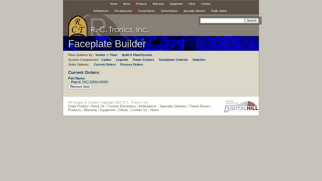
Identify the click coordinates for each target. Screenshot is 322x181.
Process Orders (131, 64)
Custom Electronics (121, 106)
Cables (106, 60)
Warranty (158, 3)
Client (191, 3)
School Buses (169, 10)
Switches (199, 60)
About (126, 3)
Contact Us (139, 110)
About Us (98, 106)
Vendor (100, 55)
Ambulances (100, 10)
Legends (122, 60)
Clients (123, 110)
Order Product (78, 106)
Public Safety (219, 10)
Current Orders (105, 64)
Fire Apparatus (123, 10)
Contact (206, 3)
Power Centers (143, 60)
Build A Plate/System (137, 55)
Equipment (176, 3)
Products (141, 3)
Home (113, 3)
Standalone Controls (173, 60)
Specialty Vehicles (194, 10)
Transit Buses (146, 10)
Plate (113, 55)
